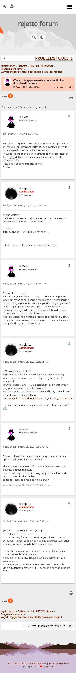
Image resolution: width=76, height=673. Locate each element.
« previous (59, 87)
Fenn (18, 87)
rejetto (26, 188)
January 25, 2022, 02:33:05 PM (26, 361)
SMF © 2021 (19, 663)
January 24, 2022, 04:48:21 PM (26, 205)
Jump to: (25, 626)
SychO (49, 666)
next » (69, 87)
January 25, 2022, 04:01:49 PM (26, 521)
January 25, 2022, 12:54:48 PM (26, 283)
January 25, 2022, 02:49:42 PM (26, 446)
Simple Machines (36, 663)
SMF (8, 663)
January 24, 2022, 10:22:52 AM (21, 133)
